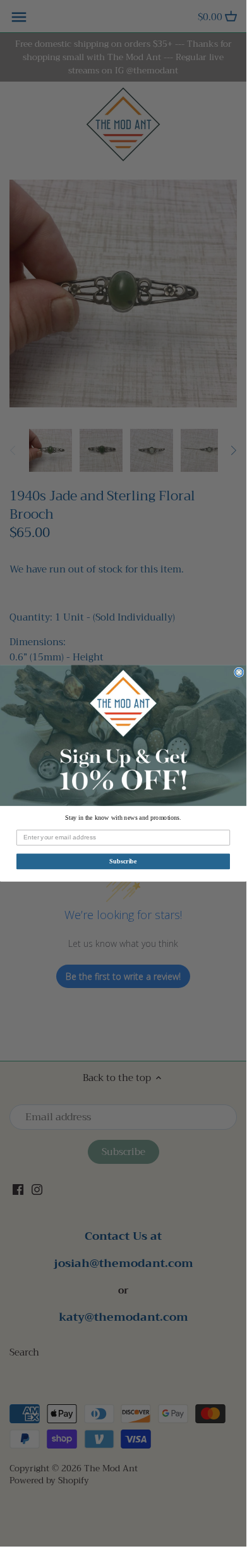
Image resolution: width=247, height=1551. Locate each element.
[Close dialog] (239, 673)
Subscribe (123, 861)
